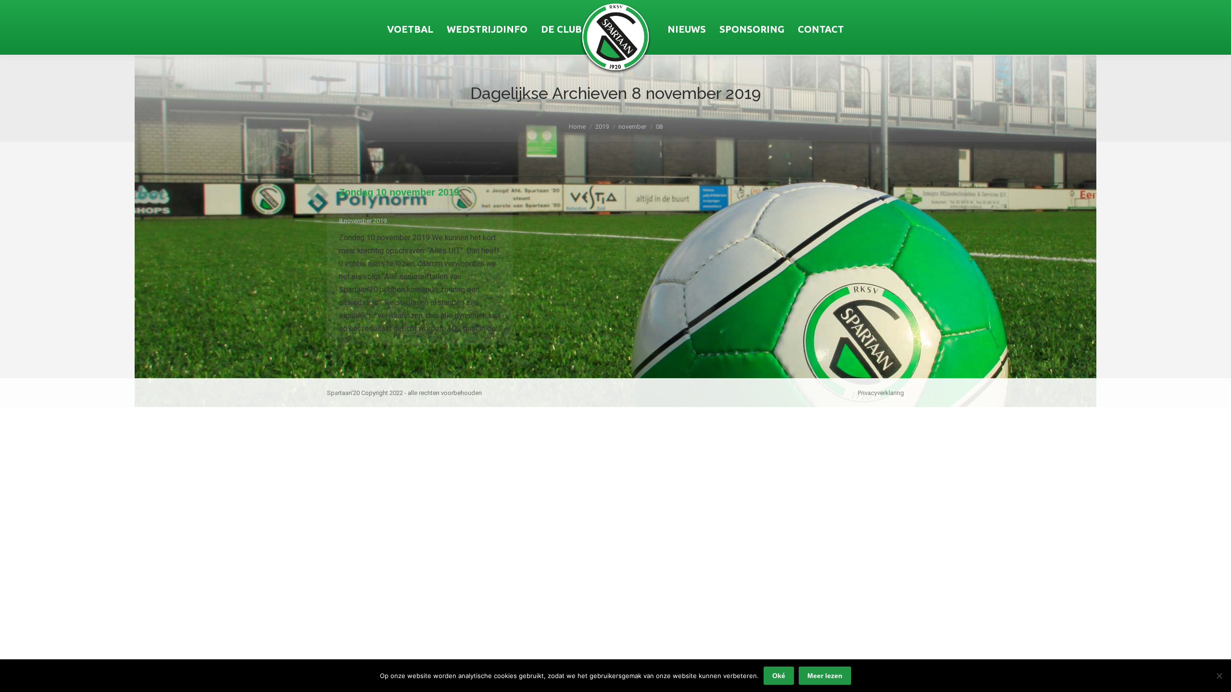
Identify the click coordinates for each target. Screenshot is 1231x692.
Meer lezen (824, 676)
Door (454, 209)
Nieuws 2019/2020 (388, 209)
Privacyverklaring (881, 392)
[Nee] (1219, 675)
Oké (778, 676)
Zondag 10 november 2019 (399, 192)
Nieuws (349, 209)
